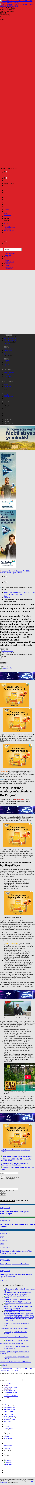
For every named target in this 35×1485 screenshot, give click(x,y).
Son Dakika (7, 1384)
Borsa (5, 1404)
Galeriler (7, 419)
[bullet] (14, 1177)
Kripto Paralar (8, 396)
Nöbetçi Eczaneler (9, 227)
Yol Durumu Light (9, 1407)
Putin (7, 260)
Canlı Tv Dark (8, 349)
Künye (6, 366)
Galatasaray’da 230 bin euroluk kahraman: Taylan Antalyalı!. (15, 572)
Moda (7, 265)
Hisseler (6, 395)
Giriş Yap (7, 361)
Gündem (6, 209)
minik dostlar (9, 267)
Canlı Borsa (7, 229)
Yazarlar (6, 223)
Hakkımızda (7, 386)
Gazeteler (7, 344)
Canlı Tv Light (8, 1411)
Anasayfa (5, 571)
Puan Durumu (8, 376)
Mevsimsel (8, 269)
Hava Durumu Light (10, 338)
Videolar (7, 421)
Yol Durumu (11, 1396)
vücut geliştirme (10, 253)
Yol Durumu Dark (9, 1409)
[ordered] (12, 1177)
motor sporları (9, 262)
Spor (5, 213)
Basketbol (12, 571)
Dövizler (6, 232)
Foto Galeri (7, 215)
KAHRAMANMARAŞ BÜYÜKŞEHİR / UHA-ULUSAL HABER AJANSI (19, 593)
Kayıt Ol (6, 364)
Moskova (8, 263)
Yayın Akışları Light (10, 1416)
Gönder (3, 1177)
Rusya (7, 258)
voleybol (8, 255)
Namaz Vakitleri (9, 230)
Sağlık (7, 256)
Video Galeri (8, 350)
